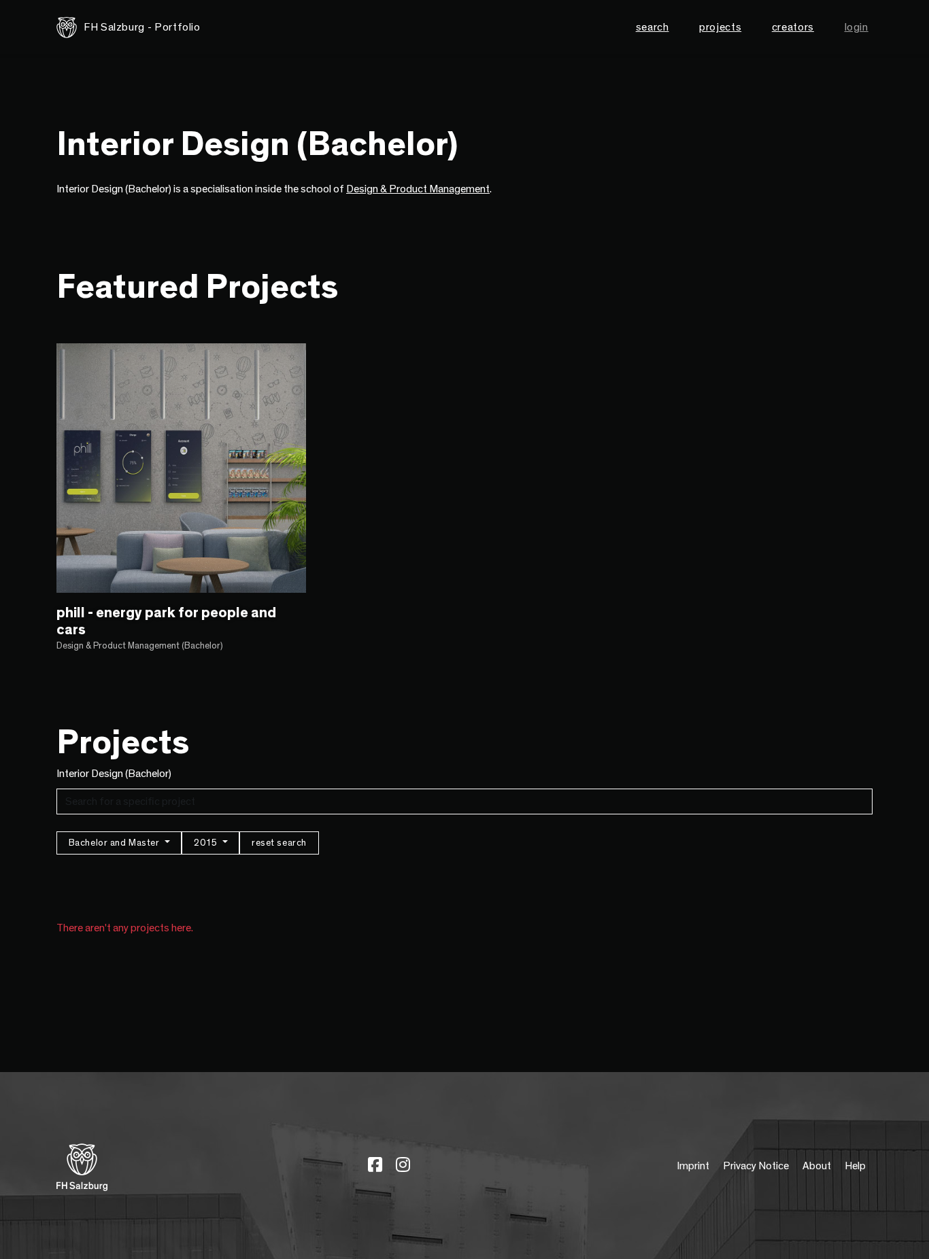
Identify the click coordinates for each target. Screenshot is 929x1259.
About (817, 1165)
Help (855, 1165)
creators (793, 27)
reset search (279, 843)
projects (720, 27)
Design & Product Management (418, 189)
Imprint (693, 1165)
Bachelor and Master (115, 843)
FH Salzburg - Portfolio (142, 27)
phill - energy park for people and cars (166, 622)
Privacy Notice (756, 1165)
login (856, 27)
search (652, 27)
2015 (207, 843)
